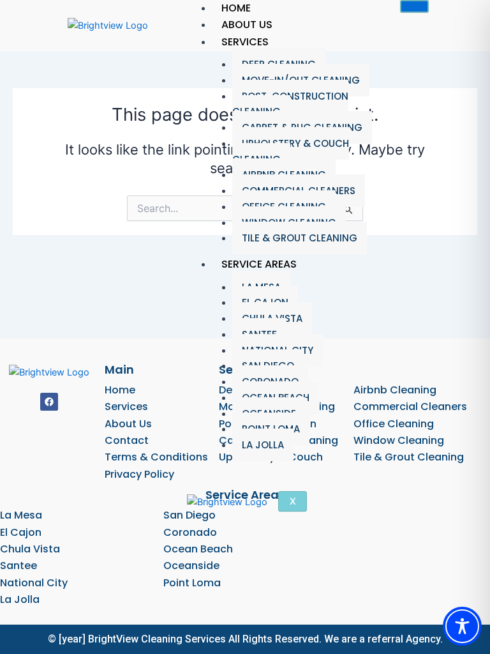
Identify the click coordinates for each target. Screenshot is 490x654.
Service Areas (259, 264)
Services (245, 41)
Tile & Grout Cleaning (299, 238)
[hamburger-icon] (414, 6)
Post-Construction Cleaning (290, 104)
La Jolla (263, 445)
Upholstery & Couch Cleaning (290, 151)
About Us (246, 24)
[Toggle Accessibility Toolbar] (462, 626)
